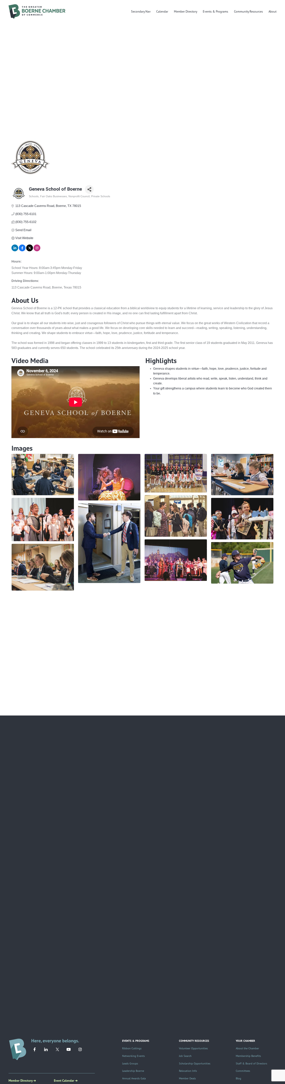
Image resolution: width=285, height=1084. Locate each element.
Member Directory (185, 11)
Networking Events (133, 1055)
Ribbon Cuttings (132, 1048)
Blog (238, 1078)
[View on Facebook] (22, 250)
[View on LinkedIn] (14, 250)
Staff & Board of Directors (251, 1063)
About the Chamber (247, 1048)
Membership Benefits (248, 1055)
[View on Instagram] (37, 250)
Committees (243, 1070)
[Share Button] (89, 189)
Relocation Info (188, 1070)
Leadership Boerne (133, 1070)
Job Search (185, 1055)
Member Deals (187, 1078)
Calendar (162, 11)
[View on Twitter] (29, 250)
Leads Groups (130, 1063)
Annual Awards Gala (134, 1078)
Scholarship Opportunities (194, 1063)
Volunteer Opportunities (193, 1048)
